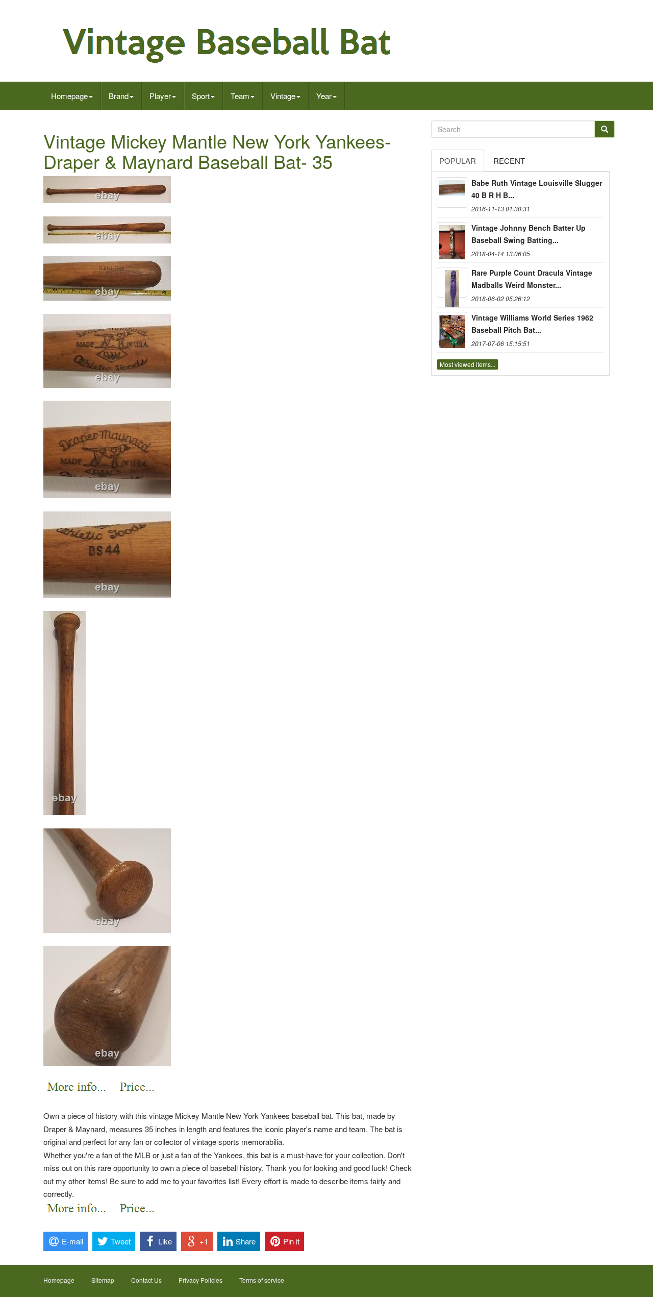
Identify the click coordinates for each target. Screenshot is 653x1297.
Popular (457, 160)
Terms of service (261, 1280)
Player (160, 95)
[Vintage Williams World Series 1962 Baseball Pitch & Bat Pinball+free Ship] (452, 327)
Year (324, 95)
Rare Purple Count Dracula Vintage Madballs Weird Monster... (531, 278)
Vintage (282, 95)
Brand (119, 95)
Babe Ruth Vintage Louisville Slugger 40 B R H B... (536, 189)
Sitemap (102, 1280)
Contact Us (146, 1280)
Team (240, 95)
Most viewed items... (467, 364)
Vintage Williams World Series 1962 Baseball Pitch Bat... (532, 323)
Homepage (69, 95)
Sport (201, 95)
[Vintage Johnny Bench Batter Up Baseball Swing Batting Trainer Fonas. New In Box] (452, 237)
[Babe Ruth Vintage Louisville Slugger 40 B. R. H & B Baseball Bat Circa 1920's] (452, 192)
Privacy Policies (200, 1280)
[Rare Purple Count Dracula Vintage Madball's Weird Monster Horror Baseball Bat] (452, 282)
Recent (509, 160)
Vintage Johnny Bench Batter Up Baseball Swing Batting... (528, 234)
